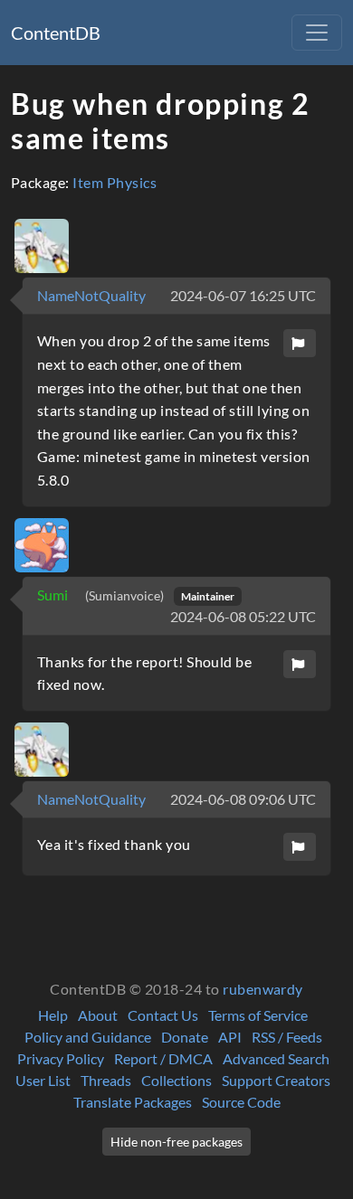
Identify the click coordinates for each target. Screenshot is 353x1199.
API (230, 1036)
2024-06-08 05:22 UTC (243, 616)
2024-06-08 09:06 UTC (243, 798)
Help (53, 1015)
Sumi (54, 594)
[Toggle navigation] (316, 32)
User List (43, 1080)
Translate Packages (132, 1101)
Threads (106, 1080)
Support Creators (276, 1080)
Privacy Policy (60, 1058)
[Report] (299, 343)
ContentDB (55, 32)
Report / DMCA (163, 1058)
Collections (176, 1080)
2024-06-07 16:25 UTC (243, 295)
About (98, 1015)
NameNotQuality (91, 295)
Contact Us (163, 1015)
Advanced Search (276, 1058)
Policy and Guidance (87, 1036)
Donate (184, 1036)
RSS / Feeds (287, 1036)
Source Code (241, 1101)
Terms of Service (258, 1015)
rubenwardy (263, 988)
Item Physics (114, 182)
